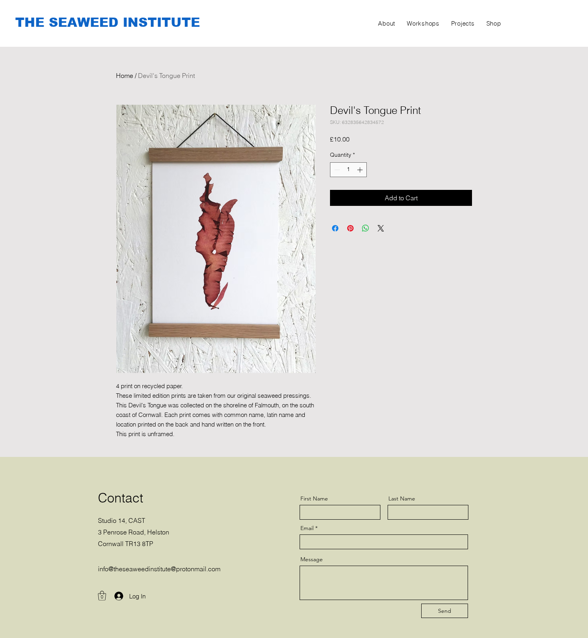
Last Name (401, 498)
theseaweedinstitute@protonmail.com (167, 569)
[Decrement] (336, 170)
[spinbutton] (348, 170)
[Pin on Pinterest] (350, 228)
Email (307, 528)
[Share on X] (381, 228)
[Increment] (361, 170)
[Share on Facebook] (335, 228)
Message (311, 559)
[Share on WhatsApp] (365, 228)
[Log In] (115, 596)
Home (124, 76)
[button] (102, 595)
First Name (314, 498)
